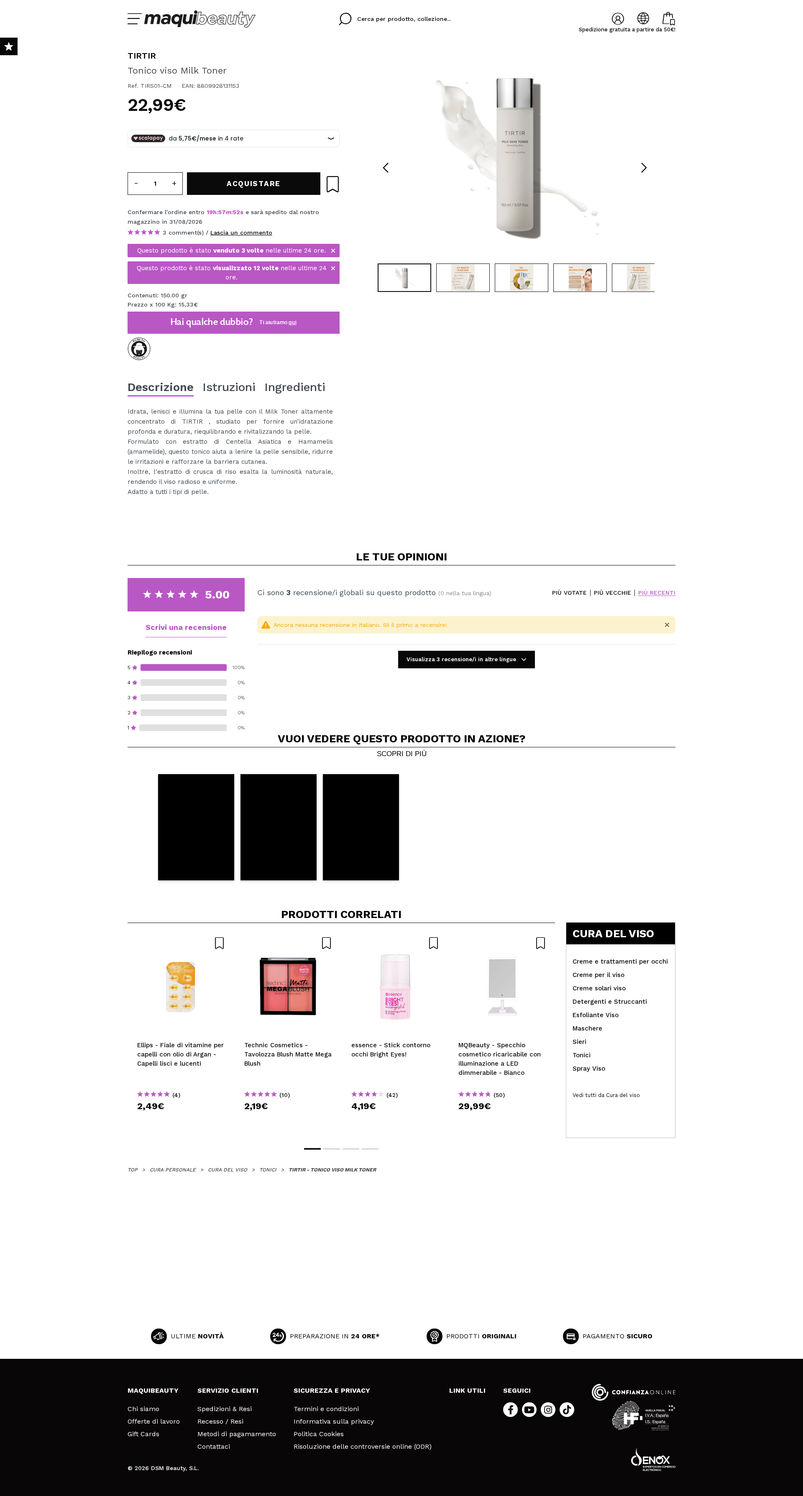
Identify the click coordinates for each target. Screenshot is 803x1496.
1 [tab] (312, 1149)
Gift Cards (143, 1434)
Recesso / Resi (220, 1421)
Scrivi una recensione (186, 627)
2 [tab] (331, 1149)
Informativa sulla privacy (334, 1421)
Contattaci (213, 1446)
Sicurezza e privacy (332, 1390)
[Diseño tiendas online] (653, 1459)
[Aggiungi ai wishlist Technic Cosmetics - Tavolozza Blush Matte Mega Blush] (288, 943)
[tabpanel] (515, 154)
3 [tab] (351, 1149)
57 (222, 212)
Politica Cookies (319, 1434)
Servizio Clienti (227, 1390)
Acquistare (181, 1121)
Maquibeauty (153, 1390)
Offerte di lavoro (154, 1421)
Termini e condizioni (326, 1409)
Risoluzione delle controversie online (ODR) (363, 1446)
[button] (196, 827)
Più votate (569, 593)
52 (236, 212)
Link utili (467, 1390)
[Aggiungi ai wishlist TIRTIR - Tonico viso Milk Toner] (333, 184)
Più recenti (656, 593)
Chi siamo (143, 1409)
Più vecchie (612, 593)
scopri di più (402, 754)
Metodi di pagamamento (236, 1434)
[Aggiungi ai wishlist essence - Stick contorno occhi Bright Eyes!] (395, 943)
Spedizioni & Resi (224, 1409)
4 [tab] (370, 1149)
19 (210, 212)
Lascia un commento (241, 232)
